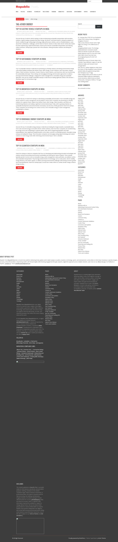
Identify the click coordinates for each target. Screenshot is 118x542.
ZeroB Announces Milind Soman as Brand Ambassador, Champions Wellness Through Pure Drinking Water (89, 79)
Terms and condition (23, 356)
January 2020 (81, 162)
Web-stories (46, 11)
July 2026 (80, 100)
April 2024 (80, 148)
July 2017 (80, 163)
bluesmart (64, 148)
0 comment (38, 35)
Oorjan (45, 123)
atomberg (58, 148)
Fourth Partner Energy (25, 123)
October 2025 (81, 116)
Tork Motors (69, 33)
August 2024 (81, 140)
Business (29, 11)
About (79, 203)
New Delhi (26, 65)
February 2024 (81, 151)
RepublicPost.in (12, 260)
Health (79, 179)
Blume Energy (65, 121)
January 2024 (81, 153)
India (17, 11)
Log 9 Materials (42, 93)
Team (32, 356)
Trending (53, 11)
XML (36, 356)
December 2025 (82, 112)
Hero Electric (44, 33)
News (79, 186)
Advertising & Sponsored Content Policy (88, 207)
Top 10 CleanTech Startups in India (30, 145)
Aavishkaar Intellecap (54, 61)
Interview (80, 182)
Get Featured (81, 237)
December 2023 (82, 155)
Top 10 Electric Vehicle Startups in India (32, 28)
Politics (23, 11)
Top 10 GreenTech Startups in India (30, 89)
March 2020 (81, 160)
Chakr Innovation (26, 63)
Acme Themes (102, 538)
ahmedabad (63, 61)
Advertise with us (82, 205)
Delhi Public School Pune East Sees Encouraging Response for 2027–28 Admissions (87, 56)
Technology (37, 11)
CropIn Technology (42, 63)
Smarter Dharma (57, 93)
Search (80, 24)
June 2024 (80, 144)
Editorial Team (82, 232)
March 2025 (81, 128)
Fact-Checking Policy (83, 235)
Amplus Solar (50, 121)
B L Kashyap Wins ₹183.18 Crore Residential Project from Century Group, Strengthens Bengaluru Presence (89, 39)
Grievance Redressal (83, 239)
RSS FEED (80, 249)
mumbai (21, 65)
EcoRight (49, 63)
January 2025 (81, 132)
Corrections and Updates (84, 225)
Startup (80, 193)
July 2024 (80, 142)
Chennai (34, 63)
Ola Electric (51, 33)
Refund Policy (81, 248)
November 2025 (82, 114)
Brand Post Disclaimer (84, 214)
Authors (80, 212)
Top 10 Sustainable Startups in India (31, 58)
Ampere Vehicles (52, 31)
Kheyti (17, 65)
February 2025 (81, 130)
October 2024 (81, 137)
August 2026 (81, 98)
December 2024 (82, 133)
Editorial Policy (82, 230)
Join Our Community (83, 242)
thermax (38, 150)
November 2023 (82, 156)
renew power (32, 65)
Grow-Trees (25, 93)
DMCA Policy (81, 228)
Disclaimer (38, 355)
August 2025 (81, 119)
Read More (20, 52)
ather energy (60, 31)
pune (56, 33)
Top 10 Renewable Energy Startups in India (33, 119)
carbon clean (71, 148)
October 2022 (81, 158)
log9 (25, 150)
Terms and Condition (83, 253)
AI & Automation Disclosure (85, 209)
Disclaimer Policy (82, 226)
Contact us (81, 219)
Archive (80, 210)
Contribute (93, 11)
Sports (85, 11)
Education (69, 11)
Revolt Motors (62, 33)
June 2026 (80, 102)
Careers (80, 216)
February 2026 (81, 109)
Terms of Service (34, 514)
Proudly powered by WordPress (77, 538)
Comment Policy (82, 217)
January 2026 (81, 110)
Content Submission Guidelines (86, 221)
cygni (17, 150)
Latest (79, 184)
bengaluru (67, 31)
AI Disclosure (29, 355)
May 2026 (80, 103)
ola (27, 150)
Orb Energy (50, 123)
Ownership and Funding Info (85, 244)
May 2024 (80, 146)
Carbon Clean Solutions (60, 91)
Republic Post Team (40, 31)
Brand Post (61, 11)
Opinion (80, 188)
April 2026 (80, 105)
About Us (100, 262)
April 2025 (80, 126)
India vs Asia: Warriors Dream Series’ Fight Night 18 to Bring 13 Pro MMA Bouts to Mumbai (89, 44)
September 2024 (82, 139)
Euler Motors (30, 33)
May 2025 (80, 125)
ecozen (21, 150)
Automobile (81, 170)
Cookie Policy (81, 223)
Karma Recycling (33, 93)
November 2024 (82, 135)
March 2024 (81, 149)
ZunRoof (41, 65)
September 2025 (82, 118)
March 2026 (81, 107)
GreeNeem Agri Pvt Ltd (58, 63)
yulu (31, 35)
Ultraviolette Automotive (22, 35)
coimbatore (24, 33)
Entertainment (77, 11)
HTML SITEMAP (82, 240)
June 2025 (80, 123)
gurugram (37, 33)
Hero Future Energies (37, 123)
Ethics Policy (81, 233)
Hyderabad (73, 63)
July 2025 (80, 121)
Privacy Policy (81, 246)
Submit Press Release (83, 251)
